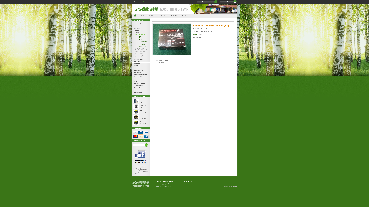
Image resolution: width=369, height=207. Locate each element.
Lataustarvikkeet (138, 59)
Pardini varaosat (138, 85)
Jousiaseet (137, 28)
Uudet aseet (137, 24)
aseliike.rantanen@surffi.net (163, 186)
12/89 (140, 39)
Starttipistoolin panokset (141, 57)
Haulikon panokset (140, 34)
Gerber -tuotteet (138, 79)
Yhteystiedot (161, 15)
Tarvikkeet (137, 61)
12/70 (140, 36)
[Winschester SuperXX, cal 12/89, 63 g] (171, 54)
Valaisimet (137, 68)
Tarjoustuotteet (138, 92)
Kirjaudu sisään (138, 1)
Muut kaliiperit (142, 46)
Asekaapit (137, 63)
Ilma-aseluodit (139, 53)
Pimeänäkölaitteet (139, 77)
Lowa (135, 81)
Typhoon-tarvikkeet (139, 83)
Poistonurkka (137, 72)
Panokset (136, 32)
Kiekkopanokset (143, 41)
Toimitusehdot (173, 15)
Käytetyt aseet (138, 26)
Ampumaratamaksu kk (140, 74)
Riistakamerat (138, 66)
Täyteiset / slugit (143, 43)
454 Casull (137, 88)
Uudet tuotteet (138, 90)
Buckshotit (142, 44)
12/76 (140, 38)
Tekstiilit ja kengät (139, 70)
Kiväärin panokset (140, 48)
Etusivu (142, 15)
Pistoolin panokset (140, 51)
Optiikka (136, 30)
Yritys (151, 15)
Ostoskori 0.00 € (225, 1)
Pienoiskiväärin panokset (141, 50)
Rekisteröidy (149, 1)
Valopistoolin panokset (141, 55)
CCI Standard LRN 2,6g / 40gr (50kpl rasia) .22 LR (144, 102)
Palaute (184, 15)
